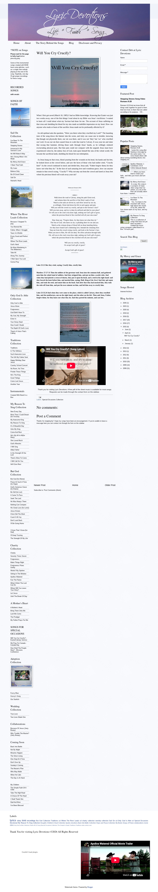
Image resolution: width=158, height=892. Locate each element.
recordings (31, 821)
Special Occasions (141, 821)
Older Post (110, 485)
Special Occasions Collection (52, 400)
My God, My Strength (18, 316)
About (28, 43)
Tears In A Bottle (16, 233)
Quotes (68, 823)
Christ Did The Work (17, 514)
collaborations (139, 823)
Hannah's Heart (15, 181)
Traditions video (80, 825)
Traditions (14, 348)
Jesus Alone (14, 306)
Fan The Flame (15, 580)
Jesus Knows (15, 511)
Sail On (13, 177)
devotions (74, 823)
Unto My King (15, 429)
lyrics (13, 820)
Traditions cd (55, 821)
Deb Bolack (123, 247)
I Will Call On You (16, 461)
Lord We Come (15, 614)
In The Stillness (16, 351)
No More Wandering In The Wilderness (18, 248)
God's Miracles (15, 443)
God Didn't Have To (17, 312)
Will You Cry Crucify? (131, 336)
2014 (125, 348)
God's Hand (14, 244)
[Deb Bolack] (121, 250)
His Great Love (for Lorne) (19, 508)
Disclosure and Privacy (90, 43)
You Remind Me (16, 227)
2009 (125, 365)
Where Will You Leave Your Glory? (18, 589)
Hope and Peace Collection (105, 823)
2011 (125, 358)
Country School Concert (19, 365)
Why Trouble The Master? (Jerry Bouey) (19, 734)
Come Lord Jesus (16, 381)
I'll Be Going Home (17, 523)
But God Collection (43, 821)
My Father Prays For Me (19, 620)
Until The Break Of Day (18, 596)
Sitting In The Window (18, 574)
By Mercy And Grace (17, 162)
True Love (14, 714)
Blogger (90, 887)
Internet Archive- (126, 291)
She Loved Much (16, 440)
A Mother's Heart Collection (56, 823)
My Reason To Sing (17, 423)
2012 (125, 355)
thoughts (43, 823)
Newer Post (39, 485)
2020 (125, 310)
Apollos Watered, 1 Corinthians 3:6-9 (137, 165)
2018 (125, 316)
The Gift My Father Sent (19, 357)
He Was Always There (18, 501)
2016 (125, 323)
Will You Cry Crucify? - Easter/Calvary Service (18, 639)
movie (146, 823)
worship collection (101, 821)
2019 (125, 313)
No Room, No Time (17, 368)
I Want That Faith (16, 165)
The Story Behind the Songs (50, 43)
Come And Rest (16, 432)
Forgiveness (14, 309)
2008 (125, 368)
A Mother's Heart (16, 607)
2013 (125, 351)
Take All (13, 252)
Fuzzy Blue (14, 693)
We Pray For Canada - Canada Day (18, 644)
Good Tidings (15, 378)
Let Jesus (14, 593)
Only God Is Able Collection (22, 825)
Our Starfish (14, 699)
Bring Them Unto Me (17, 611)
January (128, 343)
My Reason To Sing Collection (29, 823)
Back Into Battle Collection (87, 823)
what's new (88, 825)
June (127, 329)
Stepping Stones (16, 145)
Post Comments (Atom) (52, 490)
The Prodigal (15, 617)
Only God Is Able (16, 303)
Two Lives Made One (18, 717)
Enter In (13, 319)
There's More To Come (18, 458)
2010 (125, 361)
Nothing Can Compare (18, 505)
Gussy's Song (15, 696)
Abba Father (14, 450)
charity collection (88, 821)
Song (38, 825)
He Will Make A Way (17, 154)
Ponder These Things (18, 372)
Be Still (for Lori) (16, 492)
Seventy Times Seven (18, 556)
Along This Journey (17, 256)
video (12, 825)
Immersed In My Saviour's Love (16, 149)
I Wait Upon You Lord (18, 259)
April (126, 333)
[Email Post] (39, 397)
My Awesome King (17, 420)
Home (16, 43)
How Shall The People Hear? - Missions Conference (18, 650)
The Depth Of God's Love (19, 328)
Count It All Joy (15, 517)
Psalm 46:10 (33, 825)
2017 (125, 320)
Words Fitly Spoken (17, 570)
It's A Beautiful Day (17, 426)
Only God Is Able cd (126, 821)
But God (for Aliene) (17, 479)
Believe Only (15, 171)
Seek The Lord (15, 498)
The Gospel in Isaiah (63, 825)
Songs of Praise (128, 823)
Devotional (13, 823)
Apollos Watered (16, 577)
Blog (71, 43)
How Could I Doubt (17, 325)
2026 (125, 303)
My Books (119, 823)
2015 (125, 327)
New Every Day (16, 411)
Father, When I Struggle (18, 230)
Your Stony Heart (16, 322)
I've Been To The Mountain (16, 141)
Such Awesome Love (18, 354)
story (19, 821)
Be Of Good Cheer (17, 174)
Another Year (15, 384)
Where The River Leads (18, 241)
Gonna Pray (14, 262)
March (127, 340)
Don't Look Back (16, 520)
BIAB (24, 821)
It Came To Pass (16, 495)
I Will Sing (14, 447)
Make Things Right (17, 562)
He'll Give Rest (15, 464)
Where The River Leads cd (71, 821)
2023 (125, 306)
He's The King (15, 375)
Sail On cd (113, 821)
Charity (13, 553)
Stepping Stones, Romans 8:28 (136, 147)
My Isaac (13, 168)
